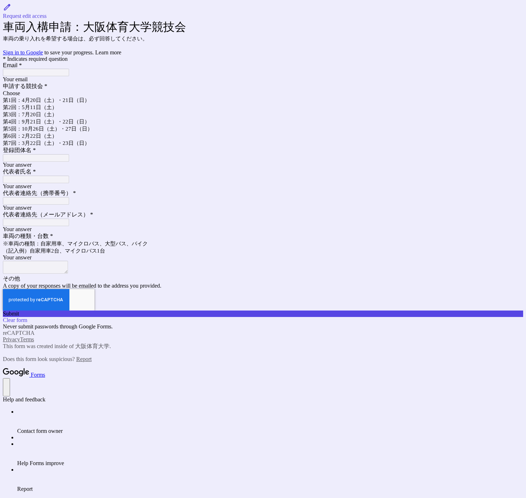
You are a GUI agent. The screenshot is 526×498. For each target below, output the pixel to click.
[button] (263, 11)
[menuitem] (270, 421)
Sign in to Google (23, 52)
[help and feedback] (6, 387)
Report (84, 359)
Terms (27, 339)
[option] (263, 93)
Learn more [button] (108, 52)
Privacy (11, 339)
